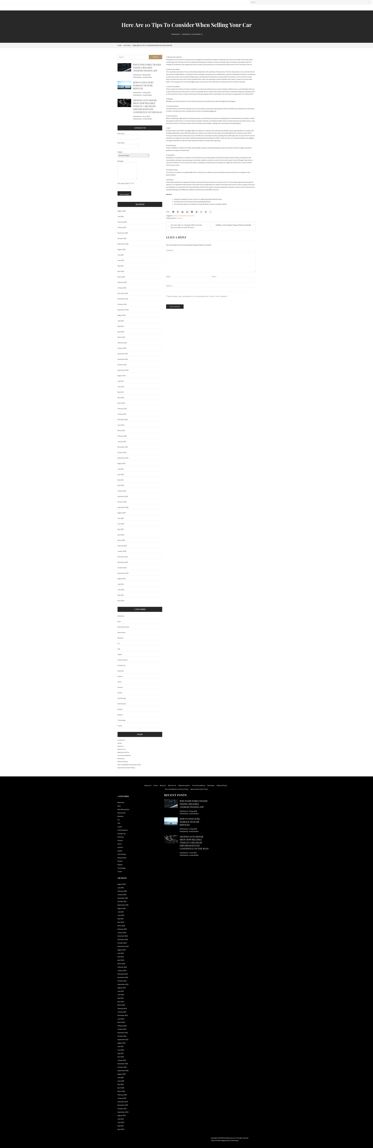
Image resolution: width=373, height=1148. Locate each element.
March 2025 (121, 277)
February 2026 (122, 222)
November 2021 (123, 447)
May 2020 (121, 529)
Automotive (121, 632)
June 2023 (121, 387)
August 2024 (122, 315)
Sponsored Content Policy (126, 768)
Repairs (120, 715)
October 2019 (122, 568)
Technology (121, 720)
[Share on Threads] (206, 212)
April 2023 (121, 398)
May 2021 (121, 480)
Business (120, 638)
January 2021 (122, 491)
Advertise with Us (123, 752)
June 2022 (121, 425)
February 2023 (122, 408)
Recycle (120, 709)
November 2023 (123, 359)
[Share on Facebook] (173, 212)
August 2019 (122, 579)
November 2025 (123, 233)
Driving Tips (121, 665)
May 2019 (121, 595)
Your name (121, 133)
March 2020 (121, 540)
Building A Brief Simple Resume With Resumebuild (233, 225)
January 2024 (122, 348)
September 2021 (123, 458)
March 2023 (121, 403)
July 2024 (121, 321)
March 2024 (121, 337)
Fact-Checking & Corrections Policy (129, 765)
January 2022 (122, 441)
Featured (180, 218)
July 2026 (121, 216)
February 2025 (122, 282)
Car (119, 643)
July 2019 (121, 584)
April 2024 (121, 332)
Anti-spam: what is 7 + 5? (126, 183)
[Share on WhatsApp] (187, 212)
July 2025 (121, 255)
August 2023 (122, 376)
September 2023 (123, 370)
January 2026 (122, 227)
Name (168, 277)
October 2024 (122, 304)
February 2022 (122, 436)
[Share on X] (178, 212)
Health (120, 693)
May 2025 (121, 266)
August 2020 (122, 513)
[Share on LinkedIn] (182, 212)
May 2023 (121, 392)
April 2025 (121, 271)
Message (120, 161)
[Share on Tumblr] (201, 212)
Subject (120, 152)
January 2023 (122, 414)
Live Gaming (122, 698)
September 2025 (123, 244)
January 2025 (122, 288)
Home (120, 743)
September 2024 (123, 310)
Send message (124, 194)
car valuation (223, 82)
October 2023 (122, 365)
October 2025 (122, 238)
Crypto (120, 654)
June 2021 (121, 474)
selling (188, 216)
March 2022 (121, 430)
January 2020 (122, 551)
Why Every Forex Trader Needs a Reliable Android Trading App (147, 67)
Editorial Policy (123, 761)
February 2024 (122, 343)
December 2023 (123, 354)
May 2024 (121, 326)
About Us (121, 746)
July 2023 (121, 381)
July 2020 (121, 518)
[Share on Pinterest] (192, 212)
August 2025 (122, 249)
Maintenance (122, 704)
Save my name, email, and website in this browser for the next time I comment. (197, 296)
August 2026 (122, 211)
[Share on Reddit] (196, 212)
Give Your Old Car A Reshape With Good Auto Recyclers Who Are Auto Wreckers (186, 226)
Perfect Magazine (222, 1140)
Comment (170, 250)
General (120, 687)
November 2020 (123, 496)
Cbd (119, 649)
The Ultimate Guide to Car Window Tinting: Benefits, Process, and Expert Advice (200, 204)
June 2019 (121, 590)
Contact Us (121, 740)
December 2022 (123, 419)
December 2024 (123, 293)
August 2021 (122, 463)
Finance (120, 676)
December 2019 (123, 557)
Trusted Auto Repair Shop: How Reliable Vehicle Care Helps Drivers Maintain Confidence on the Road (147, 106)
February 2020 (122, 546)
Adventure (121, 616)
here (184, 216)
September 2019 (123, 573)
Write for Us (121, 749)
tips (192, 216)
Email (214, 277)
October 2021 (122, 452)
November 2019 (123, 562)
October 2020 (122, 502)
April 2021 (121, 485)
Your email (121, 143)
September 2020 (123, 507)
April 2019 (121, 601)
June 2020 (121, 524)
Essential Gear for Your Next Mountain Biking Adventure (192, 202)
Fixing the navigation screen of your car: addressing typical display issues (198, 199)
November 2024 (123, 299)
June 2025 (121, 260)
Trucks (120, 726)
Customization (123, 660)
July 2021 (121, 469)
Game (119, 682)
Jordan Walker (196, 34)
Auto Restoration (123, 627)
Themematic (234, 1140)
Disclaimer (121, 758)
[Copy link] (210, 212)
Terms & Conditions (124, 755)
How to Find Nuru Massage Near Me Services (143, 85)
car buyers (244, 184)
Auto (119, 621)
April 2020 (121, 535)
